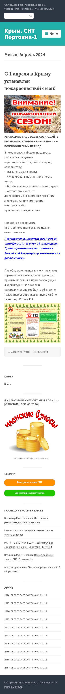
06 (27, 635)
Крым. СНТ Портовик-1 (20, 34)
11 (42, 611)
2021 (6, 635)
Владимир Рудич (20, 351)
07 (30, 603)
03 (18, 619)
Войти (7, 384)
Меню (54, 34)
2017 (6, 667)
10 (39, 643)
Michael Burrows (13, 686)
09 (36, 627)
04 (21, 611)
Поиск (31, 15)
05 (24, 635)
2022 (6, 627)
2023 (6, 619)
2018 (6, 659)
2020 (6, 643)
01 (12, 595)
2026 (6, 595)
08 (33, 611)
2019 (6, 651)
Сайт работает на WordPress (20, 682)
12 (45, 611)
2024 (6, 611)
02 (15, 611)
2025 (6, 603)
